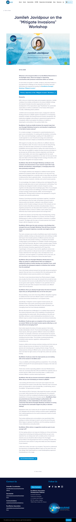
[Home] (9, 2)
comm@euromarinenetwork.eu (14, 503)
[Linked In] (56, 487)
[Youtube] (59, 487)
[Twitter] (49, 487)
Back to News (8, 10)
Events (24, 2)
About (20, 2)
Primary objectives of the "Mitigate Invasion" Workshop (37, 92)
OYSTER (36, 2)
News (54, 2)
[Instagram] (62, 487)
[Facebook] (52, 487)
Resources (59, 2)
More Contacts (36, 487)
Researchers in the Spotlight (45, 2)
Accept (68, 520)
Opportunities (30, 2)
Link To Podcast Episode (27, 458)
